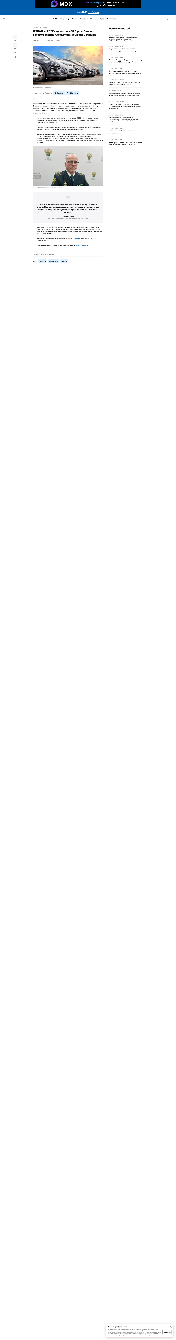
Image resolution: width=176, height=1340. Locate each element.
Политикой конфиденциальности (149, 1335)
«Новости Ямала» (82, 245)
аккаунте (77, 238)
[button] (68, 167)
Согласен (167, 1332)
